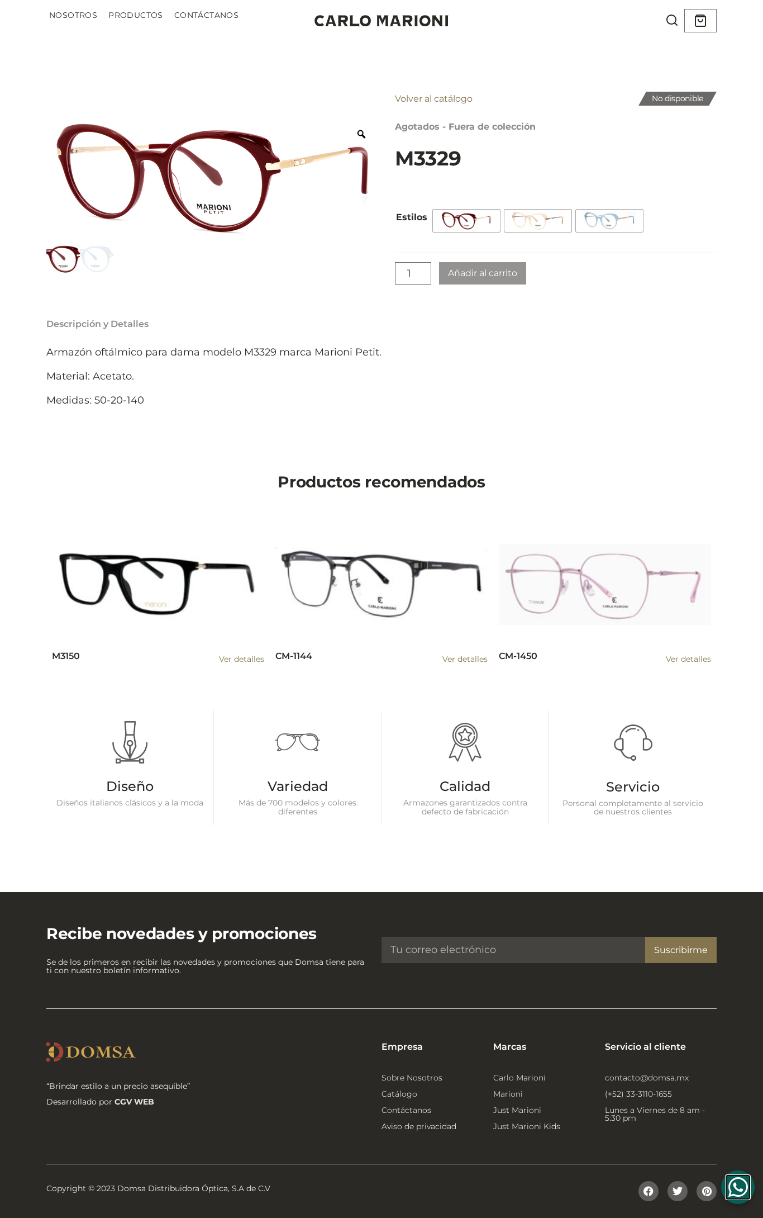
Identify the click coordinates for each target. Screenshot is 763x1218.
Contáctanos (206, 15)
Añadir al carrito (482, 273)
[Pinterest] (707, 1191)
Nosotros (73, 15)
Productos (135, 15)
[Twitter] (677, 1191)
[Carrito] (700, 20)
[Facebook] (648, 1191)
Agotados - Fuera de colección (465, 126)
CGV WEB (134, 1102)
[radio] (466, 221)
